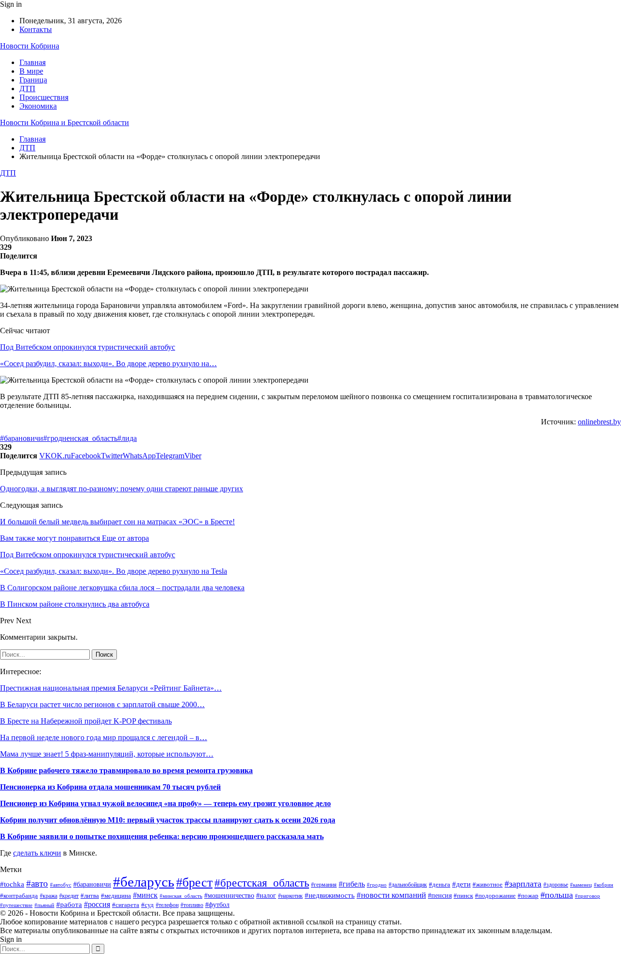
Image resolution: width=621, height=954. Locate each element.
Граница (33, 80)
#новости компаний (391, 895)
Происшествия (43, 97)
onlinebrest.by (599, 422)
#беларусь (143, 881)
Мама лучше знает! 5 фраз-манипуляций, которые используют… (106, 754)
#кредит (69, 896)
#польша (556, 895)
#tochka (12, 884)
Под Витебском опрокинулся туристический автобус (87, 347)
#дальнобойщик (408, 884)
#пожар (528, 895)
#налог (266, 895)
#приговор (587, 896)
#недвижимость (330, 895)
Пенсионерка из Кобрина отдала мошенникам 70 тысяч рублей (110, 787)
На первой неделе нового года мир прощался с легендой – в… (103, 737)
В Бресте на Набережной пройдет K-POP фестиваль (86, 721)
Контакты (35, 29)
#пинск (463, 895)
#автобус (60, 885)
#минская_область (181, 896)
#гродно (377, 885)
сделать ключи (37, 853)
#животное (488, 884)
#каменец (581, 885)
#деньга (439, 884)
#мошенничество (229, 895)
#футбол (217, 904)
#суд (147, 905)
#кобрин (603, 885)
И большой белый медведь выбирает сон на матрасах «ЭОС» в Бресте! (117, 521)
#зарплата (523, 884)
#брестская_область (261, 882)
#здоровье (555, 885)
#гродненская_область (80, 438)
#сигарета (125, 905)
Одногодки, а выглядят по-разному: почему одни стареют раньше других (121, 489)
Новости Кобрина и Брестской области (64, 122)
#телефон (167, 905)
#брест (194, 882)
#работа (69, 904)
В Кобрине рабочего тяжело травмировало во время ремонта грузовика (126, 770)
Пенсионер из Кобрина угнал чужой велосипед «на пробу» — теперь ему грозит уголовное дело (165, 803)
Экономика (38, 106)
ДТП (27, 88)
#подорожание (495, 895)
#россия (97, 904)
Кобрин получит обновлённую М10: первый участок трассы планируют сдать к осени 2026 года (167, 820)
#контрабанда (19, 895)
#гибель (352, 884)
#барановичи (21, 438)
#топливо (191, 905)
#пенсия (440, 895)
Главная (32, 62)
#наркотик (290, 895)
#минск (145, 895)
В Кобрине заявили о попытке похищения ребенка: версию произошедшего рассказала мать (162, 836)
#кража (48, 895)
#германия (324, 884)
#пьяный (44, 905)
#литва (90, 895)
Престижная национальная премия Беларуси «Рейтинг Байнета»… (111, 688)
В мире (31, 71)
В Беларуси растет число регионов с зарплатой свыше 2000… (102, 704)
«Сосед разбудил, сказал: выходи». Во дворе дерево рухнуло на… (108, 363)
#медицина (116, 895)
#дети (461, 884)
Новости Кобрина (29, 46)
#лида (127, 438)
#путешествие (16, 905)
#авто (37, 883)
